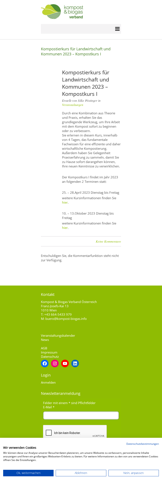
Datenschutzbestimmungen (142, 444)
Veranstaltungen (72, 105)
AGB (44, 348)
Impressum (49, 352)
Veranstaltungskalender (58, 335)
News (45, 340)
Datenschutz (50, 356)
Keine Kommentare (108, 241)
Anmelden (48, 382)
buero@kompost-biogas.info (66, 318)
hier (65, 202)
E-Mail (48, 407)
